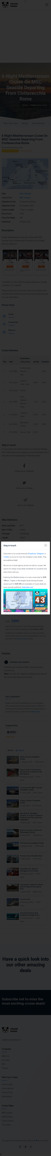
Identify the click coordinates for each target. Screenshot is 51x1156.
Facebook (32, 554)
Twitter (6, 557)
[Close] (46, 545)
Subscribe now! (27, 587)
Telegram (40, 554)
